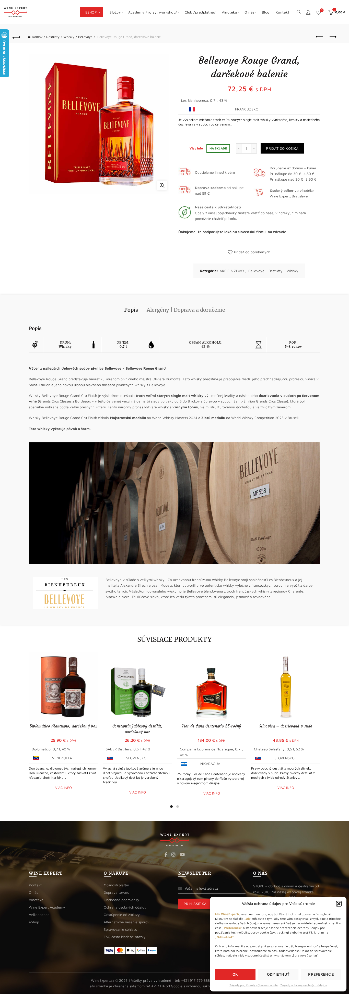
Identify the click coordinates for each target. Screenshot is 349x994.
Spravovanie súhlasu (120, 929)
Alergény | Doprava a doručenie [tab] (186, 310)
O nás (249, 12)
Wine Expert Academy (47, 907)
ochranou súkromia (201, 986)
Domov (37, 37)
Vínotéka (36, 900)
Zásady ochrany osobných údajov (303, 985)
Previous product (319, 37)
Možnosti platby (116, 885)
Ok (235, 974)
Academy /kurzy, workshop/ (152, 12)
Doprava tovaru (116, 892)
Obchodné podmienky (121, 900)
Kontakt (282, 12)
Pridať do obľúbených (252, 252)
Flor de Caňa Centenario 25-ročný (211, 726)
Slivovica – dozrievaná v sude (285, 726)
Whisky (68, 37)
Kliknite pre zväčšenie (162, 185)
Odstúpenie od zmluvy (122, 914)
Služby (115, 12)
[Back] (16, 37)
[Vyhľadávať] (298, 11)
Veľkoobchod (39, 914)
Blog (266, 12)
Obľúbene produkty (321, 10)
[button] (338, 903)
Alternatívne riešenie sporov (126, 922)
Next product (332, 37)
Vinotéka (229, 12)
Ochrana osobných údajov (125, 907)
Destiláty (53, 37)
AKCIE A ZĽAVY (232, 271)
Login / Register (308, 12)
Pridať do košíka (282, 148)
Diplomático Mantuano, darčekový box (63, 726)
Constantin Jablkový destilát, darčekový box (137, 729)
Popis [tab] (131, 310)
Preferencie (321, 974)
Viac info (197, 148)
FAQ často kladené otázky (125, 937)
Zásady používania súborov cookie (253, 985)
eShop (91, 12)
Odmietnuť (278, 974)
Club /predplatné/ (200, 12)
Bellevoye (85, 37)
